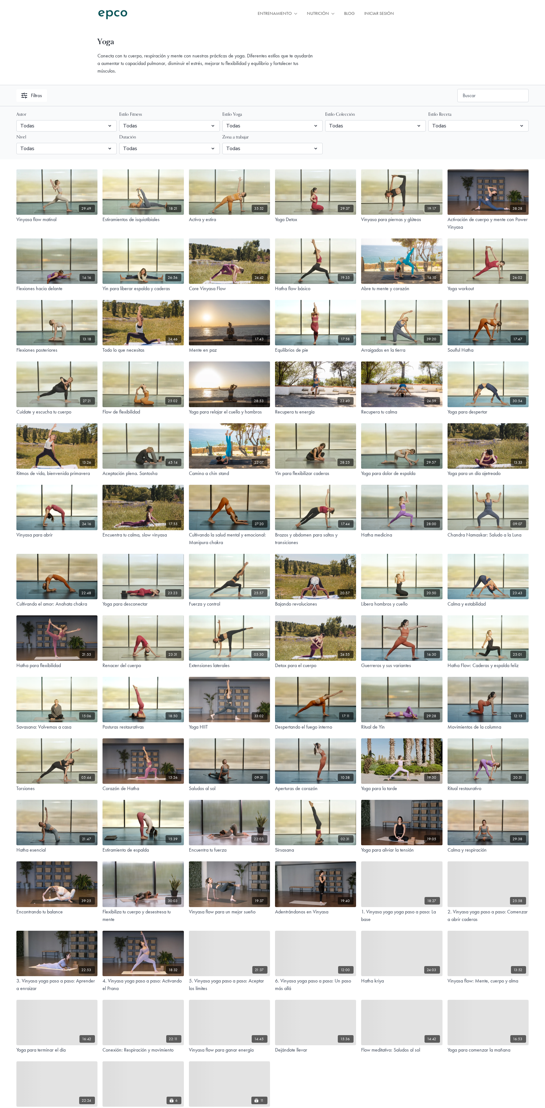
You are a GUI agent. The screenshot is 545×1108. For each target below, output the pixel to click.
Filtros (36, 95)
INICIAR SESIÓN (379, 13)
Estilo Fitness (130, 114)
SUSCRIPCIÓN (425, 13)
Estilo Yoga (232, 114)
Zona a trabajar (235, 137)
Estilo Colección (340, 114)
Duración (127, 137)
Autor (21, 114)
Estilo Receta (439, 114)
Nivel (21, 137)
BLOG (349, 13)
